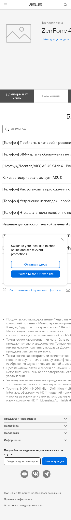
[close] (62, 239)
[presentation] (4, 290)
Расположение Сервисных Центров (35, 290)
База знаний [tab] (51, 96)
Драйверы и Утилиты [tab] (17, 96)
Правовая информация (18, 499)
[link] (36, 4)
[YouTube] (24, 474)
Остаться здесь (35, 265)
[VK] (35, 474)
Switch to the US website (36, 274)
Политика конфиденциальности (23, 505)
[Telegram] (46, 474)
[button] (5, 5)
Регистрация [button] (54, 461)
